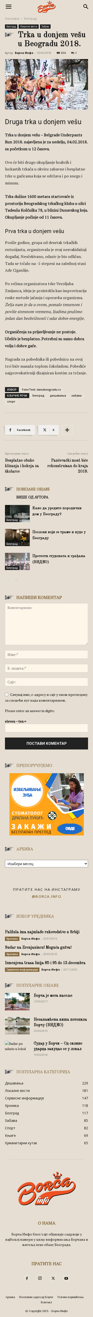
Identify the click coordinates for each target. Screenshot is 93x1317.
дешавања (58, 395)
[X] (53, 1279)
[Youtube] (66, 1279)
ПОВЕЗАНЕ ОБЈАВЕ (33, 489)
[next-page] (16, 580)
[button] (8, 6)
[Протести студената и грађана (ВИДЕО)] (17, 561)
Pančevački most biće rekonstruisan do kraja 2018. (67, 466)
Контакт (46, 1302)
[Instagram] (40, 1278)
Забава (45, 26)
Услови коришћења (70, 1297)
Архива (10, 1297)
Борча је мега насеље (53, 996)
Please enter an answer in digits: (30, 710)
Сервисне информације (22, 969)
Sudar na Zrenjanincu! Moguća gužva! (38, 948)
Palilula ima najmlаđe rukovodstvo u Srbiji (42, 932)
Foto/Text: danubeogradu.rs (41, 389)
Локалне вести (28, 26)
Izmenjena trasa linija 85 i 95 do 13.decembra (45, 963)
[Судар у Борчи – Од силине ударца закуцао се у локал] (17, 1049)
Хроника (12, 938)
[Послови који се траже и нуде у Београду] (17, 537)
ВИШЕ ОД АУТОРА (32, 496)
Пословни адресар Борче (36, 1297)
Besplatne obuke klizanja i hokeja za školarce (22, 466)
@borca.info (47, 896)
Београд (30, 18)
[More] (67, 430)
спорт (11, 401)
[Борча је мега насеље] (17, 1001)
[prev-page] (8, 580)
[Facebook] (27, 1279)
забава (76, 395)
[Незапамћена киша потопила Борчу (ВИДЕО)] (17, 1025)
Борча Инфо (24, 53)
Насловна (12, 18)
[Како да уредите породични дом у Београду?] (17, 513)
